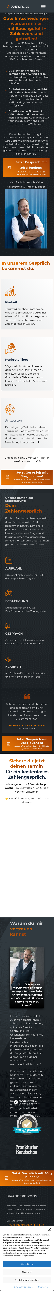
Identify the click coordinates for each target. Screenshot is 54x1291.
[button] (49, 1229)
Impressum (43, 1287)
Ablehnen (27, 1272)
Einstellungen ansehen (27, 1280)
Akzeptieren (27, 1264)
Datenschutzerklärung (23, 1287)
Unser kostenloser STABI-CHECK (25, 1225)
